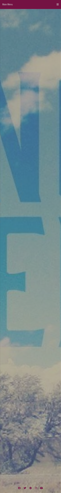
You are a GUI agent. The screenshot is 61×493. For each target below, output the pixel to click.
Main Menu (7, 4)
